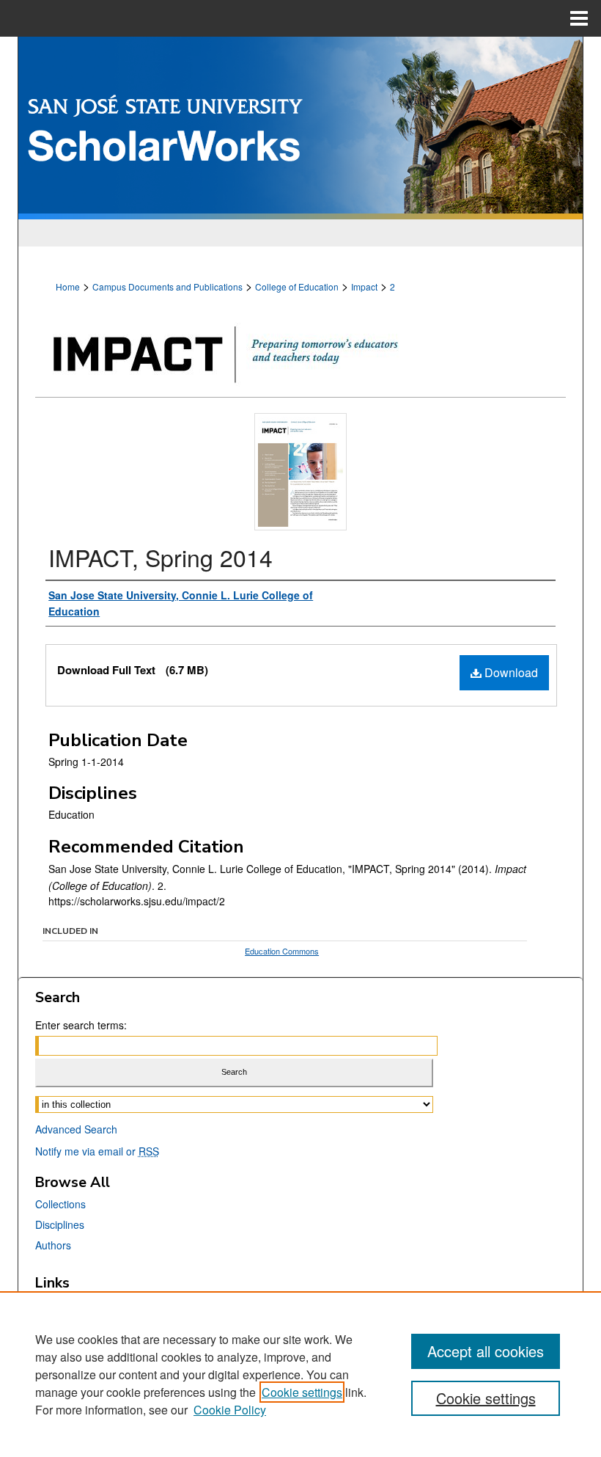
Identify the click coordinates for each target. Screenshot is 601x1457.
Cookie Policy (229, 1409)
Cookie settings (302, 1392)
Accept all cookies (485, 1351)
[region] (300, 1374)
